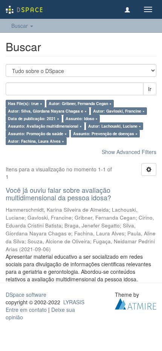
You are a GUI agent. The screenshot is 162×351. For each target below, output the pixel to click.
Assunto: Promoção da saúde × (37, 133)
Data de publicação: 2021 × (33, 118)
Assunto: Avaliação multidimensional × (45, 126)
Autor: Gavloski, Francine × (119, 111)
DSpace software (26, 294)
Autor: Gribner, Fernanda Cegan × (80, 103)
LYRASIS (73, 302)
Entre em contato (26, 309)
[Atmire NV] (135, 303)
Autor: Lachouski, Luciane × (114, 126)
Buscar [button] (20, 25)
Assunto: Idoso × (82, 118)
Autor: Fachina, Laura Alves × (36, 141)
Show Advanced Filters (129, 152)
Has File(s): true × (25, 103)
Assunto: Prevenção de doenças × (105, 133)
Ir (149, 89)
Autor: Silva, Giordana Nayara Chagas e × (47, 111)
